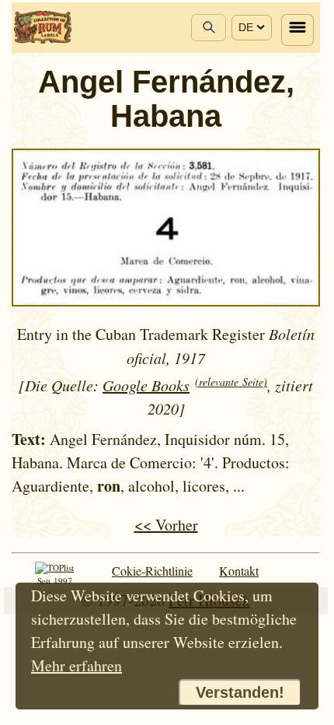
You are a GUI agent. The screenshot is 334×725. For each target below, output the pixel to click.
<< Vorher (166, 524)
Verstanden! (240, 692)
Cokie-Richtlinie (152, 570)
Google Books (146, 385)
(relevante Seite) (231, 381)
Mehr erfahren (76, 665)
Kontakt (239, 570)
